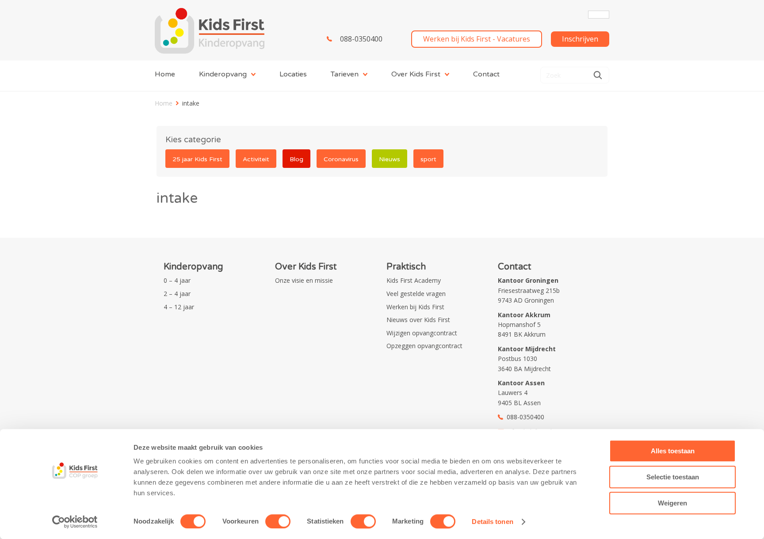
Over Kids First (415, 74)
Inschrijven (580, 39)
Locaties (293, 74)
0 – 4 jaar (177, 280)
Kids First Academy (413, 280)
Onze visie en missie (304, 280)
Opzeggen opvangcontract (424, 346)
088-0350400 (361, 39)
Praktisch (406, 267)
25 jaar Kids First (197, 159)
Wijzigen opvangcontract (421, 333)
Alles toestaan (673, 451)
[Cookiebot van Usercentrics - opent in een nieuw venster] (75, 521)
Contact (486, 74)
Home (165, 74)
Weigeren (672, 503)
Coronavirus (341, 159)
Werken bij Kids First (415, 307)
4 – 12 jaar (179, 307)
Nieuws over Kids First (418, 319)
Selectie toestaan (672, 477)
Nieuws (389, 159)
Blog (296, 159)
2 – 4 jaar (177, 293)
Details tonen (492, 521)
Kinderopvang (223, 74)
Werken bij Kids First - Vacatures (476, 39)
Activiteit (256, 159)
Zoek (597, 75)
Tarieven (345, 74)
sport (428, 159)
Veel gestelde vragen (416, 293)
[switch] (277, 521)
